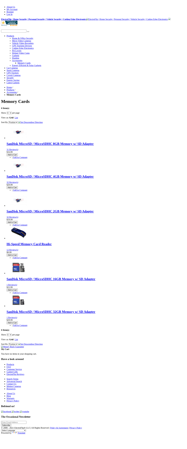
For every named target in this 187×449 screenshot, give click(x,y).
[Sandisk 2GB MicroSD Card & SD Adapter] (19, 205)
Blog (9, 396)
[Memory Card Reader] (19, 238)
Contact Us (11, 384)
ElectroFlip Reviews (15, 374)
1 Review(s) (12, 285)
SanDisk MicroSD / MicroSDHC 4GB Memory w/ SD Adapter (50, 176)
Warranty (11, 398)
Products (10, 90)
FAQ (9, 367)
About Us (11, 7)
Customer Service (14, 369)
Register (10, 12)
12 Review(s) (12, 250)
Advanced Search (14, 381)
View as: (5, 117)
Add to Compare (20, 157)
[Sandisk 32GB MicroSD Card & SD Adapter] (19, 306)
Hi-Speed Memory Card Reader (29, 244)
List (16, 117)
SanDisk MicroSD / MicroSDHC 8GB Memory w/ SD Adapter (50, 144)
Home (9, 87)
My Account (12, 9)
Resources (11, 389)
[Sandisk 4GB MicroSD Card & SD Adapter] (19, 170)
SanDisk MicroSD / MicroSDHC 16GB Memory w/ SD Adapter (51, 279)
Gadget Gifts (12, 372)
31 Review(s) (12, 149)
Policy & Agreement (59, 428)
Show (3, 113)
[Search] (28, 31)
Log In (9, 14)
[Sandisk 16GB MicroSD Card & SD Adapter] (19, 273)
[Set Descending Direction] (30, 122)
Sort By (4, 122)
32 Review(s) (12, 182)
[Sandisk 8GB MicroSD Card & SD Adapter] (19, 138)
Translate (21, 433)
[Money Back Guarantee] (12, 347)
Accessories (12, 92)
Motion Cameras (14, 386)
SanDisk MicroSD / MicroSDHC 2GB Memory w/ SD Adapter (50, 211)
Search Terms (12, 379)
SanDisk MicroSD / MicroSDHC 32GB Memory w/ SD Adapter (51, 311)
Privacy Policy (13, 401)
